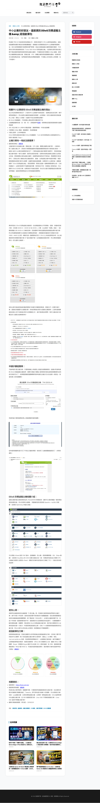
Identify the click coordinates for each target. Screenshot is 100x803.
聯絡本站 (56, 12)
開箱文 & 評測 (16, 26)
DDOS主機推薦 (47, 708)
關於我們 (38, 12)
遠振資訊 (20, 708)
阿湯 (25, 38)
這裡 (39, 122)
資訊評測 (14, 708)
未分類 (73, 106)
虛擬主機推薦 (26, 708)
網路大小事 (75, 79)
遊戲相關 (74, 102)
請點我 (21, 144)
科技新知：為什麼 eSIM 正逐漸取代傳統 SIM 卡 (81, 176)
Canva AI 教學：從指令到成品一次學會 (81, 150)
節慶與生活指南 (76, 60)
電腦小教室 (75, 71)
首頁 (10, 26)
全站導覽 (47, 12)
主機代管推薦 (39, 708)
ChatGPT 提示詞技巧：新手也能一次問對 (81, 140)
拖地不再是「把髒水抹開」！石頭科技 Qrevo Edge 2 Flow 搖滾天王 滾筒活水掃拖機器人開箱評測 (81, 164)
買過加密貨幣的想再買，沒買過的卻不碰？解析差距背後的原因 (81, 129)
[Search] (73, 12)
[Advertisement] (35, 74)
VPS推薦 (33, 708)
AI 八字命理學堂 (76, 195)
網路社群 (74, 83)
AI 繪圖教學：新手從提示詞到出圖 (81, 124)
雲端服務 (74, 91)
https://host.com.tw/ (22, 685)
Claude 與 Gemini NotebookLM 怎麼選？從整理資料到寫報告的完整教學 (81, 156)
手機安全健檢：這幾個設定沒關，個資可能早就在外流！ (81, 170)
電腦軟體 (74, 75)
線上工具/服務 (75, 87)
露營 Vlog (74, 98)
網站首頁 (29, 12)
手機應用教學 (75, 67)
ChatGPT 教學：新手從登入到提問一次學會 (81, 135)
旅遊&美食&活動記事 (77, 95)
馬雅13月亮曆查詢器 (77, 199)
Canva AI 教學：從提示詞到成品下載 (81, 145)
